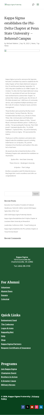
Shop (3, 340)
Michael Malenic (12, 43)
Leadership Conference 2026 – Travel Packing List (20, 225)
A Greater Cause (8, 381)
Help (3, 336)
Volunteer (5, 287)
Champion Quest (8, 373)
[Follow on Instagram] (36, 407)
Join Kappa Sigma (9, 369)
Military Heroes (8, 385)
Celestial (5, 299)
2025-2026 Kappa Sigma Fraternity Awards (17, 215)
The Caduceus (7, 324)
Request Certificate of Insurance (16, 348)
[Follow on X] (27, 407)
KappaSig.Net (7, 332)
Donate (4, 295)
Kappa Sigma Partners (11, 344)
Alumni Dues (6, 291)
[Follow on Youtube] (32, 407)
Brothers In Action (9, 377)
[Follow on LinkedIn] (41, 407)
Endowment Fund (9, 320)
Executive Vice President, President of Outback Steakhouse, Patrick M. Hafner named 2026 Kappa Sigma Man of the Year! (20, 208)
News (33, 43)
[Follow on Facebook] (23, 407)
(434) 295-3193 (24, 266)
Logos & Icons (7, 328)
